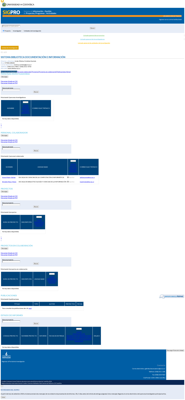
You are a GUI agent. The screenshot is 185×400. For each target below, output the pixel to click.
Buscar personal (7, 147)
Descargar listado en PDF (9, 83)
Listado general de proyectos (93, 35)
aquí (30, 308)
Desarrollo (39, 222)
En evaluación (79, 334)
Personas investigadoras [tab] (9, 72)
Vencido (39, 226)
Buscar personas (7, 88)
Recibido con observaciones (79, 337)
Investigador (17, 31)
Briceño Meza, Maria (9, 182)
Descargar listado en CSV (9, 81)
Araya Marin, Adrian (9, 177)
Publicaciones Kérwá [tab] (64, 72)
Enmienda (79, 341)
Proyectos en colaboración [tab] (47, 72)
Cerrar (3, 397)
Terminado (39, 224)
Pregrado (25, 113)
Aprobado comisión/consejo (78, 339)
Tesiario (25, 111)
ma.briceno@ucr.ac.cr (87, 182)
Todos (25, 105)
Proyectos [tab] (35, 72)
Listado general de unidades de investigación (94, 43)
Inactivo (25, 109)
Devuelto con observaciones (79, 336)
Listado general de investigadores (92, 39)
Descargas (5, 76)
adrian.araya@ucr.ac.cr (87, 177)
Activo (26, 107)
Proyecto (7, 31)
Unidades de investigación (32, 31)
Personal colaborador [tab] (24, 72)
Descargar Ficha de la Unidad (175, 350)
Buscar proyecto (7, 203)
